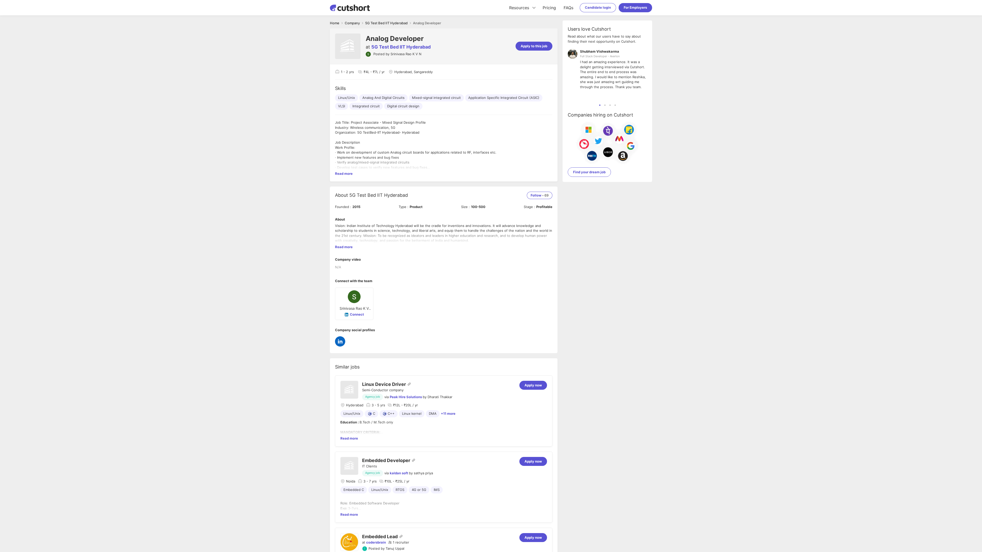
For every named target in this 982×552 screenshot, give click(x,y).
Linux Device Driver (384, 384)
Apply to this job (534, 46)
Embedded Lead (380, 536)
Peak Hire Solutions (406, 397)
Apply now (533, 385)
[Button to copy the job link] (409, 384)
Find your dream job (589, 172)
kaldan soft (399, 473)
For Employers (635, 7)
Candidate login (598, 7)
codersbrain (376, 542)
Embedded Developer (386, 460)
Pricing (549, 7)
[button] (398, 542)
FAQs (568, 7)
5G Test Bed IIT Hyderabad (401, 47)
